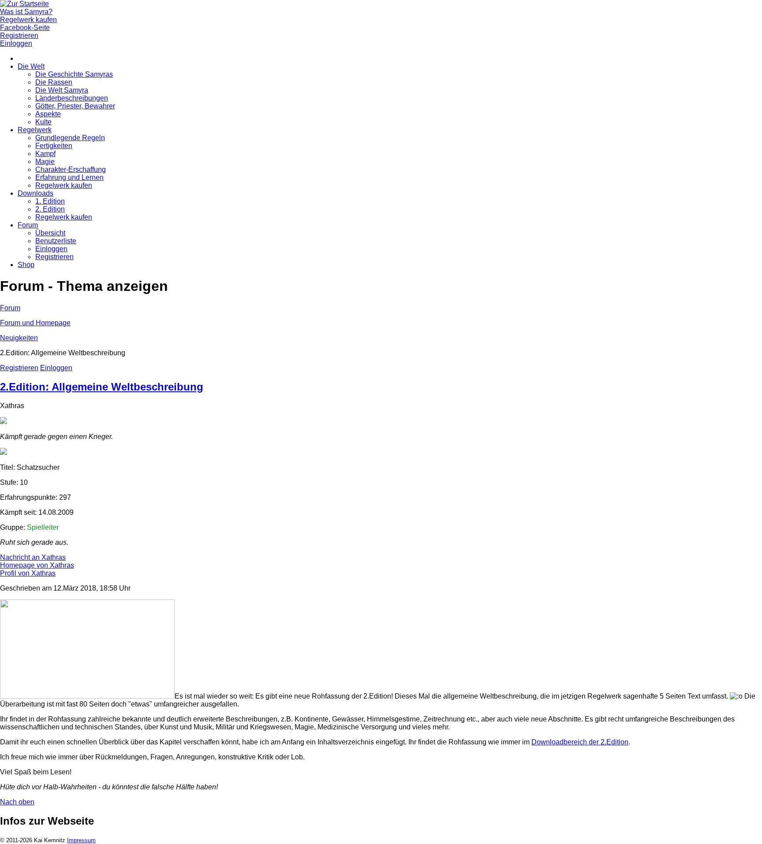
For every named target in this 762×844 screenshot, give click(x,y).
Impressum (81, 840)
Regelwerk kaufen (63, 185)
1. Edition (50, 201)
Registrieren (54, 256)
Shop (26, 264)
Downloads (35, 193)
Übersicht (50, 233)
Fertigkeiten (53, 145)
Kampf (45, 153)
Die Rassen (53, 82)
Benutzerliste (55, 241)
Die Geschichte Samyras (74, 74)
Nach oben (17, 802)
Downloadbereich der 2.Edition (579, 742)
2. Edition (50, 209)
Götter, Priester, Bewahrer (75, 106)
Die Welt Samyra (61, 90)
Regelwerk (35, 130)
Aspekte (48, 114)
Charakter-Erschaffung (70, 169)
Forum (28, 225)
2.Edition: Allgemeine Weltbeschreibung (101, 387)
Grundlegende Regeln (70, 137)
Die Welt (31, 66)
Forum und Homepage (35, 323)
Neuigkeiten (19, 338)
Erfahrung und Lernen (69, 177)
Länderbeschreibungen (71, 98)
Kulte (43, 122)
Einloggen (51, 249)
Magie (45, 161)
